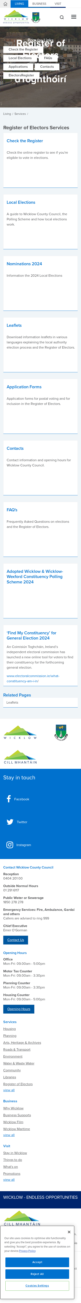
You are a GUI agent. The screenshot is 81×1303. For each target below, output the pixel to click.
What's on (10, 1167)
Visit (58, 4)
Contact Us (15, 940)
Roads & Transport (16, 1049)
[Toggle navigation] (74, 17)
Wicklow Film (13, 1122)
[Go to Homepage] (20, 732)
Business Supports (17, 1115)
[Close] (69, 1232)
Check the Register (23, 49)
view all (9, 1090)
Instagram (23, 845)
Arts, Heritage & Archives (22, 1043)
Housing (9, 1029)
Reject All (37, 1274)
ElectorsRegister (21, 75)
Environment (12, 1056)
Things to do (12, 1160)
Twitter (22, 822)
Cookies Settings (37, 1285)
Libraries (9, 1077)
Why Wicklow (13, 1108)
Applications (18, 67)
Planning (9, 1036)
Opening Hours (18, 1009)
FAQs (48, 58)
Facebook (21, 799)
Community (12, 1070)
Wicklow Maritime (16, 1129)
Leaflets (12, 702)
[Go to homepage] (20, 756)
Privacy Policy (27, 1251)
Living (19, 4)
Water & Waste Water (18, 1063)
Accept (37, 1262)
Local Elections (20, 58)
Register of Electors (18, 1084)
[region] (37, 1262)
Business (39, 4)
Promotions (11, 1174)
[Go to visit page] (61, 732)
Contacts (47, 67)
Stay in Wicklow (15, 1153)
